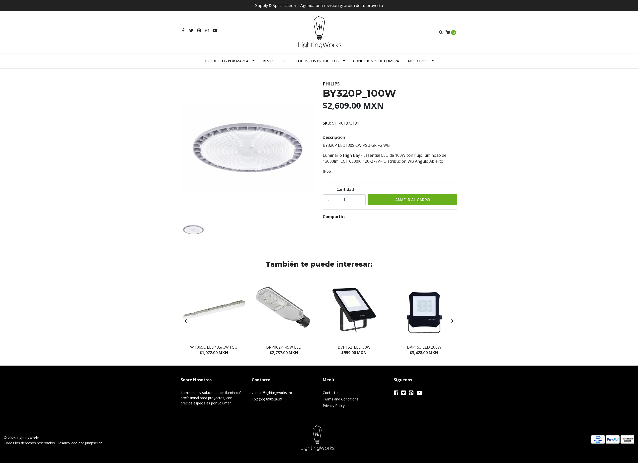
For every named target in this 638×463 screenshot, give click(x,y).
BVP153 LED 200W (424, 347)
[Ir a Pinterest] (199, 30)
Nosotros (417, 61)
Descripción (334, 137)
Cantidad (345, 189)
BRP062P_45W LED (284, 347)
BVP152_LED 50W (354, 347)
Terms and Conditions (340, 399)
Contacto (330, 392)
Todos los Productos (317, 61)
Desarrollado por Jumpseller (79, 443)
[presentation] (186, 321)
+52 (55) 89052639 (267, 399)
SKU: (327, 123)
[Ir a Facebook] (183, 30)
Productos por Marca (226, 61)
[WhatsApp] (207, 30)
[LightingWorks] (319, 32)
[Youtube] (215, 30)
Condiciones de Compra (376, 61)
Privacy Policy (334, 405)
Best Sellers (275, 61)
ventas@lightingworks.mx (272, 392)
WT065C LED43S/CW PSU (214, 347)
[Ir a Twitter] (191, 30)
